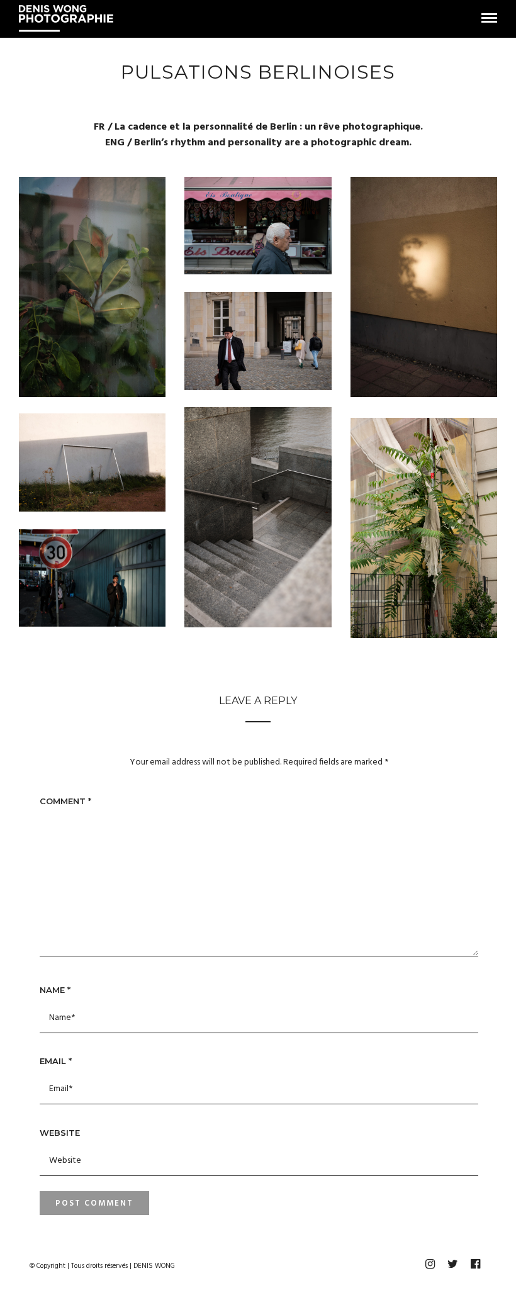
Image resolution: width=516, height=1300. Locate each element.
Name (55, 990)
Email (56, 1061)
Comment (65, 801)
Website (60, 1133)
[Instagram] (430, 1264)
